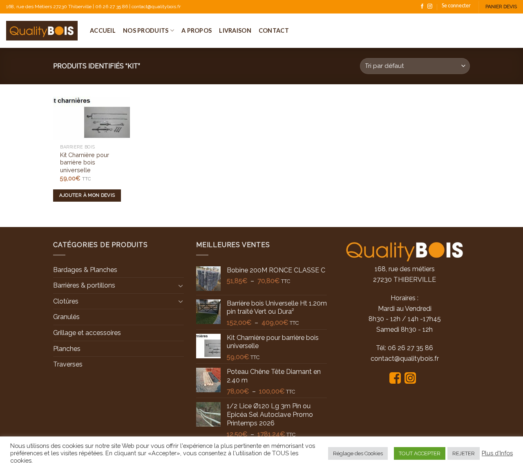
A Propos (196, 30)
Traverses (68, 364)
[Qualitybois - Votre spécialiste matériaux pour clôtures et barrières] (42, 30)
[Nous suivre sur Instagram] (429, 6)
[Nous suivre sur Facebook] (422, 6)
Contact (274, 30)
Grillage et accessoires (87, 333)
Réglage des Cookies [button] (358, 453)
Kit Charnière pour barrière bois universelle (84, 162)
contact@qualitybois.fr (405, 358)
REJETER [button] (463, 453)
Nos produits (145, 30)
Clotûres (65, 301)
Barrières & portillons (84, 285)
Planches (66, 349)
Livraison (235, 30)
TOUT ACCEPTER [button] (419, 453)
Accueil (103, 30)
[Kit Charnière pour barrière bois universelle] (91, 118)
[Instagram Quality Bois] (412, 377)
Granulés (66, 317)
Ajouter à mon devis (87, 195)
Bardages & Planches (85, 270)
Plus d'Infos (497, 453)
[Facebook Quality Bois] (397, 377)
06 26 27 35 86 (410, 348)
